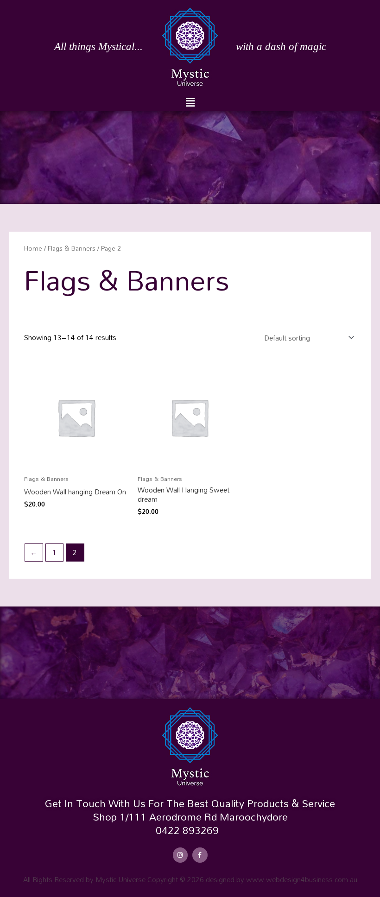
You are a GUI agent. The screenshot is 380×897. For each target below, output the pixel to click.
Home (33, 248)
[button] (190, 102)
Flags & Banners (71, 248)
